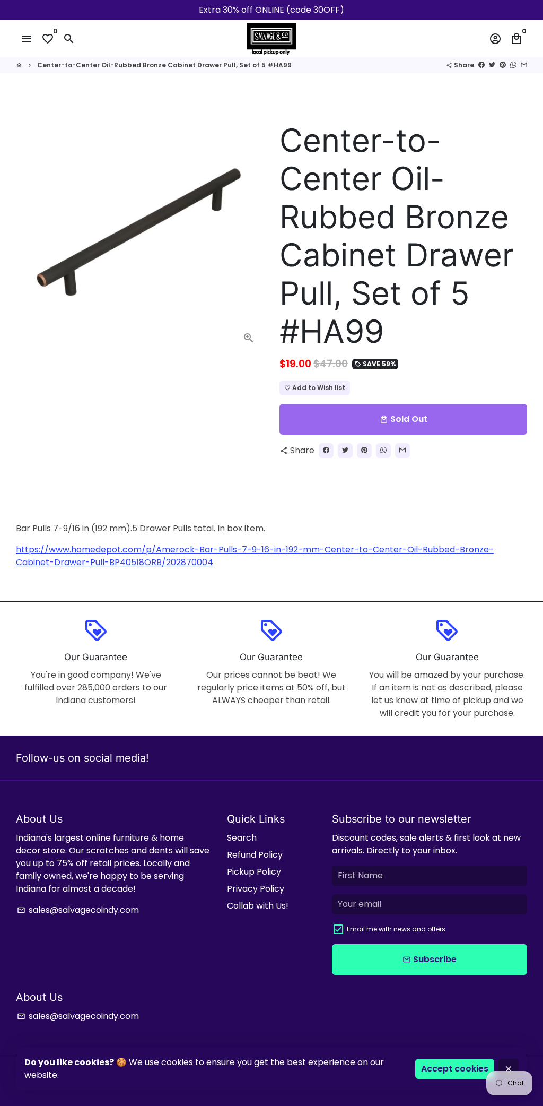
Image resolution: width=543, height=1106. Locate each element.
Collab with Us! (257, 906)
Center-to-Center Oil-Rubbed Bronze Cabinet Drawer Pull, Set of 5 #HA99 (164, 65)
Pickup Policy (254, 872)
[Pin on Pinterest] (503, 65)
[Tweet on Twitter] (492, 65)
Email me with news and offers (396, 929)
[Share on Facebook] (481, 65)
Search (242, 838)
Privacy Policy (255, 889)
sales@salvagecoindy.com (78, 910)
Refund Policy (255, 855)
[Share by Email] (524, 65)
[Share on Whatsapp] (513, 65)
